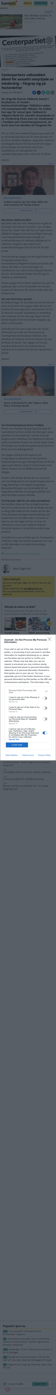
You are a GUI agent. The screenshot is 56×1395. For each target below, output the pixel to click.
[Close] (50, 640)
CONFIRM (17, 745)
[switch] (45, 698)
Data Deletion (12, 755)
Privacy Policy (44, 755)
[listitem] (28, 691)
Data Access (28, 755)
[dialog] (28, 697)
